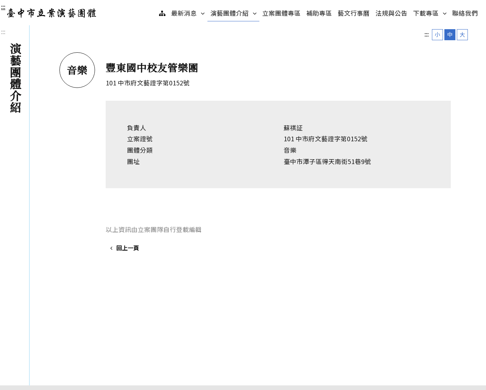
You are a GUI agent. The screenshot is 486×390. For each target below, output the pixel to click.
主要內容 (15, 6)
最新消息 (189, 12)
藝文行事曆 (354, 13)
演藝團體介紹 (234, 12)
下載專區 (431, 12)
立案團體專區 (281, 13)
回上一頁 (127, 247)
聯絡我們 (465, 13)
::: (3, 6)
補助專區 (319, 13)
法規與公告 (391, 13)
